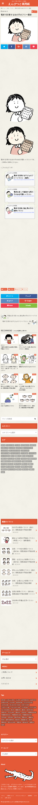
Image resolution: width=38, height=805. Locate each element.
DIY (3, 445)
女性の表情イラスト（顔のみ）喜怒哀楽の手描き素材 (23, 592)
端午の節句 (10, 466)
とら (12, 448)
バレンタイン (15, 453)
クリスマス (28, 448)
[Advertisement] (19, 71)
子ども (4, 289)
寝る (18, 458)
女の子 (18, 289)
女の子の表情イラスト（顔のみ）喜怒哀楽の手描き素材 (22, 529)
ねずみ (19, 448)
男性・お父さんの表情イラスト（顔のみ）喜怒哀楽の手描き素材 (23, 561)
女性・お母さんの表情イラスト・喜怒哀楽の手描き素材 (22, 583)
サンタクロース (15, 450)
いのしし (10, 445)
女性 (3, 458)
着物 (31, 464)
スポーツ (25, 450)
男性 (24, 464)
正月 (10, 464)
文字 (3, 464)
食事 (32, 469)
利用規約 (30, 786)
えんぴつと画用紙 (19, 3)
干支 (23, 458)
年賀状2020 (5, 461)
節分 (17, 466)
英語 (3, 469)
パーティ (32, 453)
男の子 (17, 464)
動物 (18, 456)
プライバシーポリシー (21, 795)
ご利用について (7, 672)
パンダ (24, 453)
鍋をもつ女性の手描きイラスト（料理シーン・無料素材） (23, 540)
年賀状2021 (16, 461)
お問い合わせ (6, 678)
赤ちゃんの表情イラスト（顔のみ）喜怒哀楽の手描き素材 (23, 572)
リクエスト (5, 684)
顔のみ (25, 469)
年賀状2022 (26, 461)
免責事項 (30, 795)
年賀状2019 (32, 458)
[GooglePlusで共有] (19, 46)
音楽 (19, 469)
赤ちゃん (11, 469)
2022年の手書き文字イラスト (23, 601)
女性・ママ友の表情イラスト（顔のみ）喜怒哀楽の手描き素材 (23, 551)
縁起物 (24, 466)
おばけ (33, 445)
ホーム (3, 795)
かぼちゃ (4, 448)
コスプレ (4, 450)
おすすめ (25, 445)
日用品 (12, 289)
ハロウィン (5, 453)
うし (18, 445)
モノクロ (5, 456)
